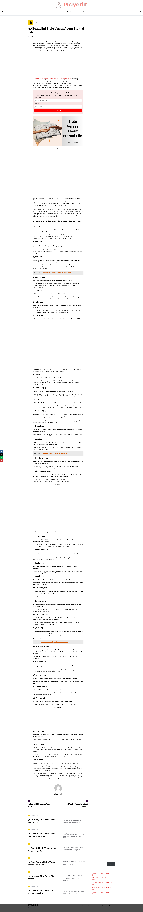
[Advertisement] (58, 64)
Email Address (37, 97)
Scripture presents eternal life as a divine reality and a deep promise (52, 78)
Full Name (36, 103)
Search (93, 861)
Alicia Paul (32, 36)
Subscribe (58, 110)
